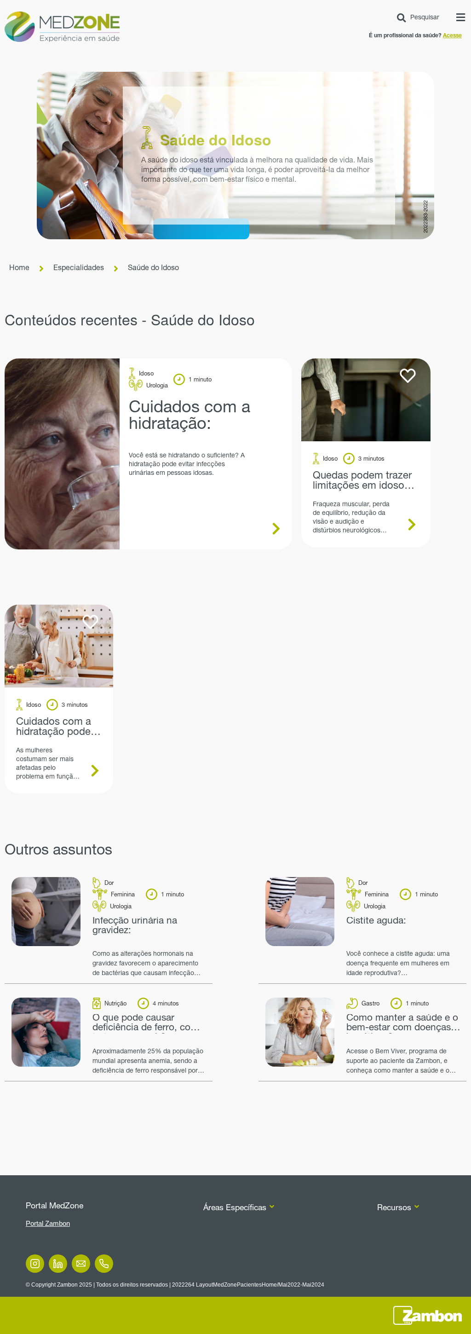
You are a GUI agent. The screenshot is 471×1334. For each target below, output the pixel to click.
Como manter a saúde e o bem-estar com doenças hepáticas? (402, 1024)
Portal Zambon (48, 1223)
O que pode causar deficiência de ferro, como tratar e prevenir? (148, 1024)
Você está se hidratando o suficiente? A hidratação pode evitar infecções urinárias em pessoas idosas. (187, 465)
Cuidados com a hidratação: (189, 416)
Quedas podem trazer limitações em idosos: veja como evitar (362, 481)
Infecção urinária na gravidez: (134, 926)
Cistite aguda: (376, 921)
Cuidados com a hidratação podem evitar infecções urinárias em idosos (57, 727)
